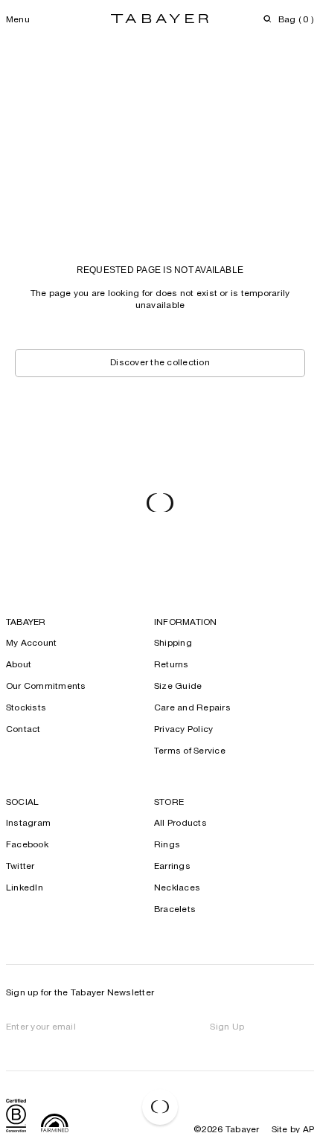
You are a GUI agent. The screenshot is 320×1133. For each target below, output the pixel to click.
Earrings (172, 866)
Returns (171, 665)
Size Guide (178, 686)
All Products (180, 823)
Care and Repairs (192, 708)
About (18, 665)
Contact (23, 729)
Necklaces (177, 888)
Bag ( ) (296, 20)
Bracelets (175, 909)
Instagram (28, 823)
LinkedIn (24, 888)
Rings (167, 845)
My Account (31, 643)
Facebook (27, 845)
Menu (18, 20)
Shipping (173, 643)
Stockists (26, 708)
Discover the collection (160, 363)
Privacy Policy (183, 729)
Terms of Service (189, 751)
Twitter (20, 866)
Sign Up (227, 1027)
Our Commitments (46, 686)
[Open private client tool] (160, 1107)
